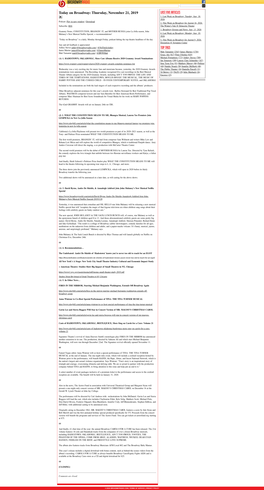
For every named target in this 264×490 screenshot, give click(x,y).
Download (90, 21)
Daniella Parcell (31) (191, 69)
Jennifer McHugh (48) (191, 66)
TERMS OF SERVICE (137, 488)
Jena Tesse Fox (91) (169, 63)
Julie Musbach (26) (191, 72)
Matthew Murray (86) (187, 63)
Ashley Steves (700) (192, 57)
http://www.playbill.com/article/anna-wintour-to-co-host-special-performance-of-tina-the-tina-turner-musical (105, 304)
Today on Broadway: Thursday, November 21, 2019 (98, 12)
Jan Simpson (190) (168, 60)
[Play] (60, 18)
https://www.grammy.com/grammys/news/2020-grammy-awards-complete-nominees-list (97, 63)
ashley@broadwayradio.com (84, 47)
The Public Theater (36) (171, 69)
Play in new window (75, 21)
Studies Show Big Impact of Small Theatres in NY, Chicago (83, 277)
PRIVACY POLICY (152, 488)
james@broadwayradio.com (83, 50)
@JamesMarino (103, 50)
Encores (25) (166, 74)
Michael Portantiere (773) (171, 57)
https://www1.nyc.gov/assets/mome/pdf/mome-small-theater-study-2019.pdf (91, 272)
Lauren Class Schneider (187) (190, 60)
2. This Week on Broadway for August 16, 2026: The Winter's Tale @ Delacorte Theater (181, 24)
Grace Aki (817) (167, 54)
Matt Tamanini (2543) (170, 51)
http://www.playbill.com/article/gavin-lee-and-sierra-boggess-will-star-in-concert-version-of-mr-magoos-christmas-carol (104, 316)
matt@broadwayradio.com (83, 53)
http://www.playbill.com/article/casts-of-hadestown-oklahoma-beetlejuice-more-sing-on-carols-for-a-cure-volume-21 (104, 330)
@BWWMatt (102, 53)
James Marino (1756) (189, 51)
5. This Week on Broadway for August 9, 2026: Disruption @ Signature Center (181, 41)
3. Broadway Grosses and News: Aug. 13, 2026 (180, 29)
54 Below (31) (166, 72)
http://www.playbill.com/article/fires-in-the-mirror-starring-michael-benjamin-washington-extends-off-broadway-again (103, 292)
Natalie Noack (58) (173, 66)
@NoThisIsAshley (105, 47)
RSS (70, 25)
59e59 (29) (178, 72)
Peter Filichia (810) (183, 54)
